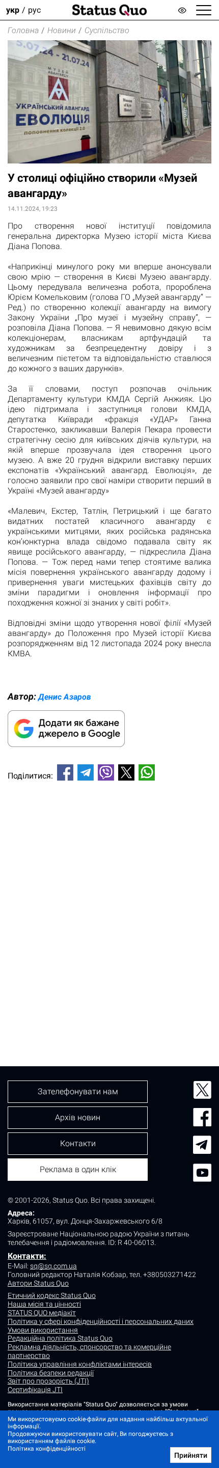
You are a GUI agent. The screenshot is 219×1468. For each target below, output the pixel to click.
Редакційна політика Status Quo (60, 1338)
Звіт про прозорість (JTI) (48, 1381)
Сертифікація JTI (35, 1390)
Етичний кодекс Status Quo (52, 1295)
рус (34, 10)
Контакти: (27, 1256)
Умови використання (43, 1330)
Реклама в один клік (78, 1169)
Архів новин (77, 1117)
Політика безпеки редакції (51, 1373)
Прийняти (190, 1455)
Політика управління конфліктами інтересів (80, 1364)
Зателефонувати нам (78, 1091)
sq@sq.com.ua (53, 1266)
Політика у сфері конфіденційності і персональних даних (101, 1321)
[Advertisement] (109, 906)
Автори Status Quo (38, 1283)
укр (12, 10)
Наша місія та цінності (44, 1304)
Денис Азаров (64, 697)
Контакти (78, 1143)
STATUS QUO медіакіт (42, 1313)
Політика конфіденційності (47, 1448)
